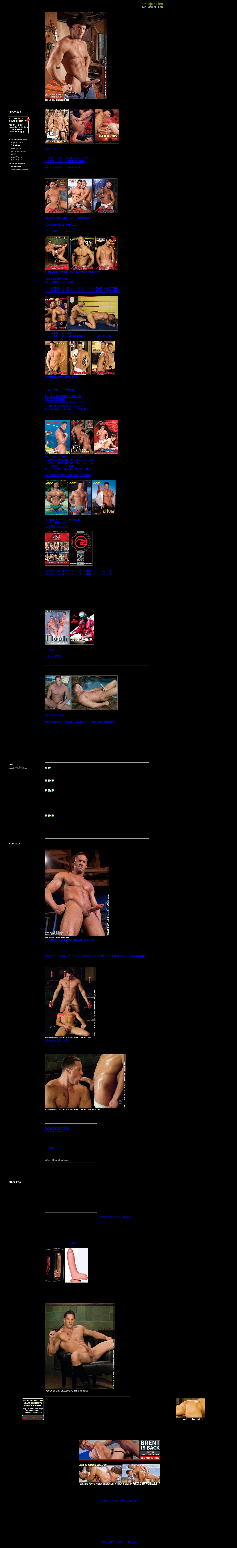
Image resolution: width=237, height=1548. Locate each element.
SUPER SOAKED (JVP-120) (62, 519)
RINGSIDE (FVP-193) (58, 332)
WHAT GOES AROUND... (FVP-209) (67, 218)
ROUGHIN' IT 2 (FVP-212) (61, 224)
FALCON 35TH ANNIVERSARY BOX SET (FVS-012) (78, 574)
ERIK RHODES (54, 715)
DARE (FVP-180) (55, 399)
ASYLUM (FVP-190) (57, 278)
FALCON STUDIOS (57, 1040)
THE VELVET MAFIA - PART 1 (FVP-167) (71, 469)
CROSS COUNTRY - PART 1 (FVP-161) (69, 459)
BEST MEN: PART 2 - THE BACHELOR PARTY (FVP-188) (82, 291)
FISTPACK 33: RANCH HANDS (65, 161)
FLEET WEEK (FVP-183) (60, 390)
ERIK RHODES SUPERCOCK (64, 1243)
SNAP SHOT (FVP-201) (60, 230)
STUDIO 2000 (53, 1131)
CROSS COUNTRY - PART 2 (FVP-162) (69, 462)
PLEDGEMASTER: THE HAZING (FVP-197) (72, 272)
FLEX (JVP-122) (55, 523)
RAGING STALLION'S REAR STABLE (69, 940)
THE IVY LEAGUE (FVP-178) (63, 396)
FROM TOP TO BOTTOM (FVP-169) (68, 475)
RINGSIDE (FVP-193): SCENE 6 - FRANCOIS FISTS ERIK (81, 335)
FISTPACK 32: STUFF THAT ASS (66, 158)
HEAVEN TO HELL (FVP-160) (64, 456)
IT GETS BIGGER (56, 148)
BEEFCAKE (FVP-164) (59, 465)
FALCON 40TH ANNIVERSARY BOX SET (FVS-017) (78, 570)
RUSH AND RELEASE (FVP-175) (65, 402)
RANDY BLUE (54, 1147)
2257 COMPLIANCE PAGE (118, 1541)
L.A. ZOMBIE (53, 656)
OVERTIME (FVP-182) (59, 281)
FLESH (49, 649)
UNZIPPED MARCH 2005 (115, 1217)
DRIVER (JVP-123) (57, 526)
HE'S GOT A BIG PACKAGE (62, 167)
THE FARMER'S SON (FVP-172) (65, 408)
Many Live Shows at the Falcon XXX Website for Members (80, 721)
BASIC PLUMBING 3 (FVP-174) (65, 405)
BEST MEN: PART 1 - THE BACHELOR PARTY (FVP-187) (82, 288)
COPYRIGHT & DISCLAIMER (118, 1500)
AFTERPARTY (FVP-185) (61, 377)
